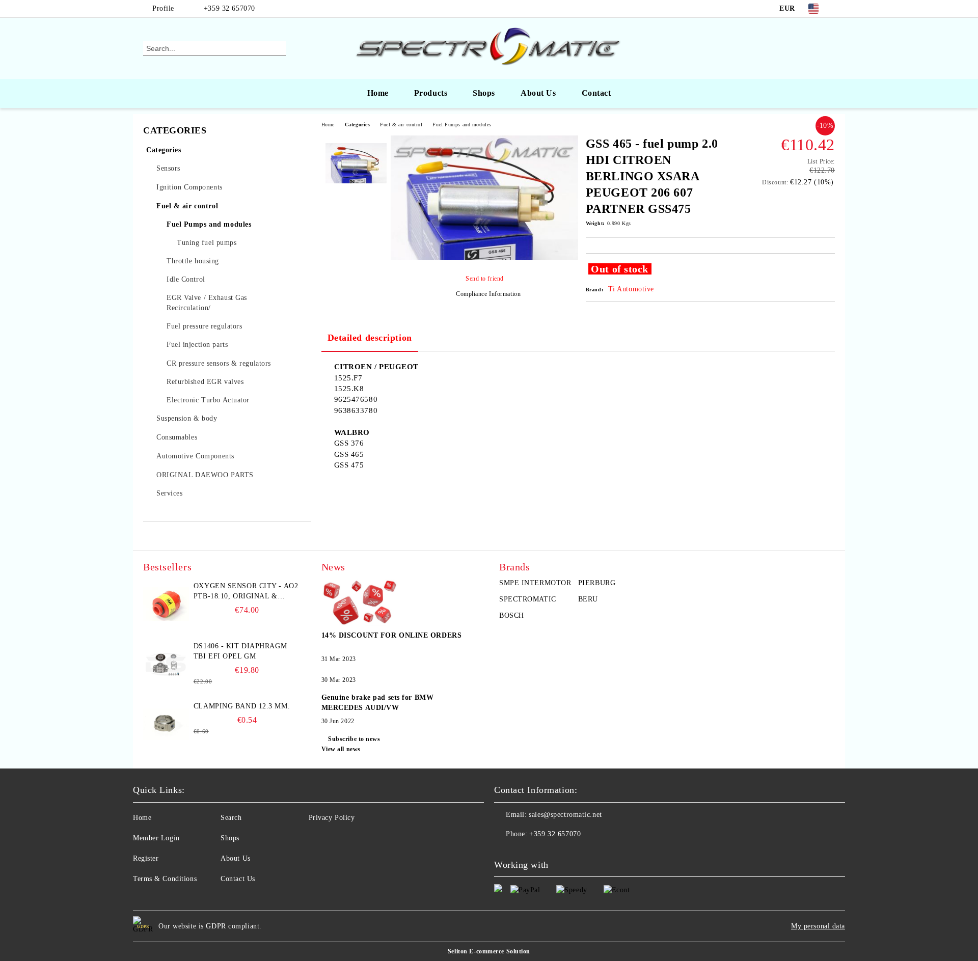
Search (231, 817)
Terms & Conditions (165, 879)
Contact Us (238, 879)
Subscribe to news (354, 739)
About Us (538, 93)
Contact (596, 93)
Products (430, 93)
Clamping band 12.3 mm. (242, 706)
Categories (357, 124)
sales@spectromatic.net (565, 814)
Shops (484, 93)
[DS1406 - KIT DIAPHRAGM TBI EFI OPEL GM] (166, 664)
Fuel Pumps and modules (461, 124)
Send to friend (484, 278)
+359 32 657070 (229, 8)
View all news (341, 749)
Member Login (156, 838)
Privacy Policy (332, 817)
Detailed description (370, 338)
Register (145, 858)
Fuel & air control (401, 124)
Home (378, 93)
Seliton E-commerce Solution (489, 951)
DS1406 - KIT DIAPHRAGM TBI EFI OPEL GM (240, 651)
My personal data (818, 926)
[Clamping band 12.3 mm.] (166, 724)
